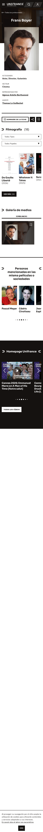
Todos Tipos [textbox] (9, 136)
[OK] (21, 828)
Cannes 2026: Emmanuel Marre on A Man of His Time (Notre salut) (16, 386)
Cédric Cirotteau (24, 310)
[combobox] (21, 136)
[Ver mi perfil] (38, 4)
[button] (31, 224)
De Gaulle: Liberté (8, 179)
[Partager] (32, 119)
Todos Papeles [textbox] (11, 143)
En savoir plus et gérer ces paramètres (18, 822)
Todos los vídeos (12, 409)
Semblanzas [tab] (21, 216)
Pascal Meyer (9, 308)
